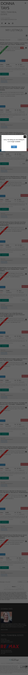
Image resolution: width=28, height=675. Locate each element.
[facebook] (2, 23)
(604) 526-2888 (4, 80)
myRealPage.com (14, 660)
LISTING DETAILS (4, 74)
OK (14, 146)
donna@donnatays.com (9, 19)
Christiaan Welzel (9, 663)
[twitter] (6, 23)
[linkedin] (9, 23)
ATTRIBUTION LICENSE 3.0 (22, 663)
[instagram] (13, 23)
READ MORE (4, 629)
